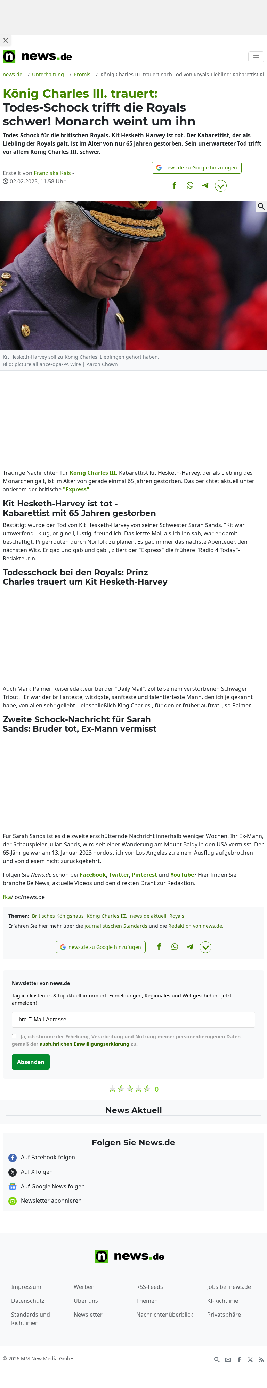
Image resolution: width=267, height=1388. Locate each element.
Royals (176, 916)
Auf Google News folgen (52, 1186)
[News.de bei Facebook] (239, 1359)
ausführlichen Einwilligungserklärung (84, 1043)
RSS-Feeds (149, 1287)
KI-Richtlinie (222, 1300)
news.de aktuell (148, 916)
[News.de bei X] (250, 1359)
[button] (197, 168)
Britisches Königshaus (58, 916)
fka (7, 897)
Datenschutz (27, 1300)
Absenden (30, 1062)
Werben (84, 1287)
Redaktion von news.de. (196, 926)
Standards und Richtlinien (30, 1319)
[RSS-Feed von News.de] (261, 1359)
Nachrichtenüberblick (164, 1314)
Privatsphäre (224, 1314)
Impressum (26, 1287)
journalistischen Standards (115, 926)
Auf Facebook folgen (47, 1157)
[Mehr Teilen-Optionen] (221, 186)
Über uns (86, 1300)
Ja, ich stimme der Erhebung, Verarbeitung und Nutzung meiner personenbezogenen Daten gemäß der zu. (126, 1040)
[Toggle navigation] (256, 56)
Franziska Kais (52, 173)
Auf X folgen (36, 1172)
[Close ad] (5, 40)
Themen (147, 1300)
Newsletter (88, 1314)
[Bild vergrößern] (261, 206)
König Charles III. (107, 916)
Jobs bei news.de (229, 1287)
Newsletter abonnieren (50, 1200)
